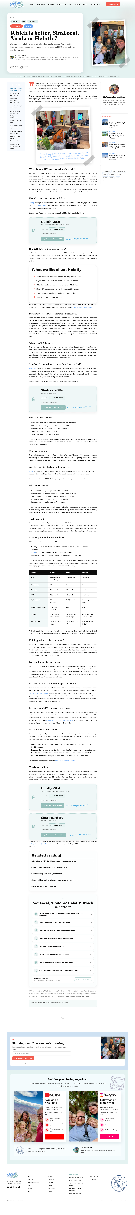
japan (105, 174)
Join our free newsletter (23, 1058)
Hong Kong (51, 1188)
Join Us (30, 1191)
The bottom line (14, 141)
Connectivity (32, 21)
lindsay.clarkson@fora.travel (39, 844)
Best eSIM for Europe (75, 1193)
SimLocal (32, 368)
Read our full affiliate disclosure (111, 76)
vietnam (119, 174)
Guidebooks (31, 1188)
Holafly (77, 4)
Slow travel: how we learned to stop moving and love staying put (54, 880)
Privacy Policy (115, 1201)
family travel (115, 180)
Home (32, 4)
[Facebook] (19, 1187)
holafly (111, 177)
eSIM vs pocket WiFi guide (65, 761)
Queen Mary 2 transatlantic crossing (59, 720)
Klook (85, 4)
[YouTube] (8, 1187)
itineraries (106, 180)
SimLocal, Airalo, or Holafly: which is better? (15, 146)
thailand (111, 174)
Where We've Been (33, 1182)
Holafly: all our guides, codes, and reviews (46, 874)
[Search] (123, 4)
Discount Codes (95, 4)
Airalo (31, 471)
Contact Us (93, 1179)
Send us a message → (83, 979)
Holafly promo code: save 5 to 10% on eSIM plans (49, 867)
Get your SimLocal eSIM (54, 407)
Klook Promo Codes (75, 1181)
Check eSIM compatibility (38, 693)
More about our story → (112, 108)
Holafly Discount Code (76, 1177)
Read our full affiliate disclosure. (78, 996)
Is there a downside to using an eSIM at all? (16, 127)
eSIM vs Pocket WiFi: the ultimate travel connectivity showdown (54, 861)
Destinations (41, 4)
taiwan (105, 177)
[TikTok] (13, 1187)
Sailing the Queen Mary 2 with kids (43, 886)
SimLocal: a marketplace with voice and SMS (15, 100)
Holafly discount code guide (81, 307)
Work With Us (61, 4)
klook (118, 177)
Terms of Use (124, 1201)
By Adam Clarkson (20, 55)
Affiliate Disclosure (104, 1201)
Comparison (15, 21)
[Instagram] (11, 1187)
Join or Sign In (113, 4)
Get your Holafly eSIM (54, 239)
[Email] (22, 1187)
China (50, 1191)
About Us (51, 4)
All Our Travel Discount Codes (76, 1184)
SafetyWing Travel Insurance (75, 1189)
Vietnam (50, 1182)
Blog (70, 4)
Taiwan (50, 1185)
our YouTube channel (39, 205)
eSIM (23, 21)
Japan (50, 1176)
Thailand (51, 1179)
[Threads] (16, 1187)
